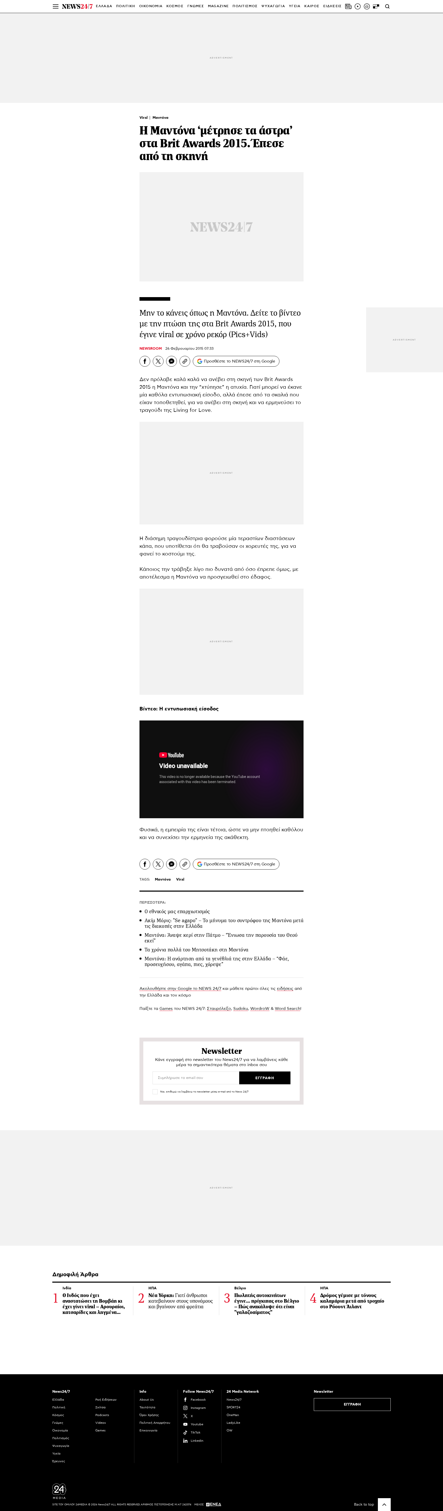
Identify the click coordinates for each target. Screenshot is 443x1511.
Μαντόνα (160, 118)
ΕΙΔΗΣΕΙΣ (332, 6)
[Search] (387, 6)
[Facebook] (144, 361)
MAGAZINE (218, 6)
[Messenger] (171, 361)
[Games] (376, 6)
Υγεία (56, 1453)
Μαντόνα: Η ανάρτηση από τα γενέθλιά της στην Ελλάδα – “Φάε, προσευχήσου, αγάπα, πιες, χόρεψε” (217, 961)
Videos (100, 1422)
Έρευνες (58, 1461)
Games (166, 1009)
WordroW (259, 1009)
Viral (144, 118)
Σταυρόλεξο (219, 1009)
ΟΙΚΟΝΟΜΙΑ (151, 6)
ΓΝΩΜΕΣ (195, 6)
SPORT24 (233, 1407)
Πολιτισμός (60, 1438)
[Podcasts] (367, 6)
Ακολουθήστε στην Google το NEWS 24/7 (180, 989)
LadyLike (233, 1422)
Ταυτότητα (147, 1407)
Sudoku (240, 1009)
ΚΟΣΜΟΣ (175, 6)
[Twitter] (158, 361)
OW (230, 1430)
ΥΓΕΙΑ (295, 6)
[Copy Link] (184, 361)
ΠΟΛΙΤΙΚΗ (125, 6)
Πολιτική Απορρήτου (154, 1422)
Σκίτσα (100, 1407)
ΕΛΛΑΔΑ (104, 6)
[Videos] (357, 6)
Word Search (287, 1009)
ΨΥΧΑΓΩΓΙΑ (273, 6)
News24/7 (234, 1399)
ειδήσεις (285, 989)
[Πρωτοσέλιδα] (348, 6)
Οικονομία (60, 1430)
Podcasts (102, 1415)
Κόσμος (58, 1415)
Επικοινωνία (148, 1430)
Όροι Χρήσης (149, 1415)
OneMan (233, 1415)
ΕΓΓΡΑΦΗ (352, 1404)
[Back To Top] (384, 1504)
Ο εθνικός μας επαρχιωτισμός (177, 911)
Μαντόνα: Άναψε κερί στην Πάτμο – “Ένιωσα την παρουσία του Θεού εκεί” (221, 938)
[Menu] (55, 6)
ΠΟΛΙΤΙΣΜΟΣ (245, 6)
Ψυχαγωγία (60, 1445)
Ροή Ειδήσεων (106, 1399)
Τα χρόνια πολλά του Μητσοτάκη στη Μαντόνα (196, 949)
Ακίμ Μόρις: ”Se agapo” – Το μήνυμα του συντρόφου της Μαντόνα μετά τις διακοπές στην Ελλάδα (224, 923)
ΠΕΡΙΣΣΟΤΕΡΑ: (152, 902)
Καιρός (311, 6)
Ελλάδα (58, 1399)
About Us (146, 1399)
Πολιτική (58, 1407)
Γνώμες (57, 1422)
